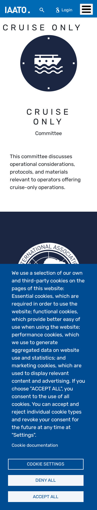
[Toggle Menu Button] (86, 9)
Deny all (45, 480)
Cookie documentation (35, 445)
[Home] (17, 10)
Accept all (45, 496)
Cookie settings (45, 464)
